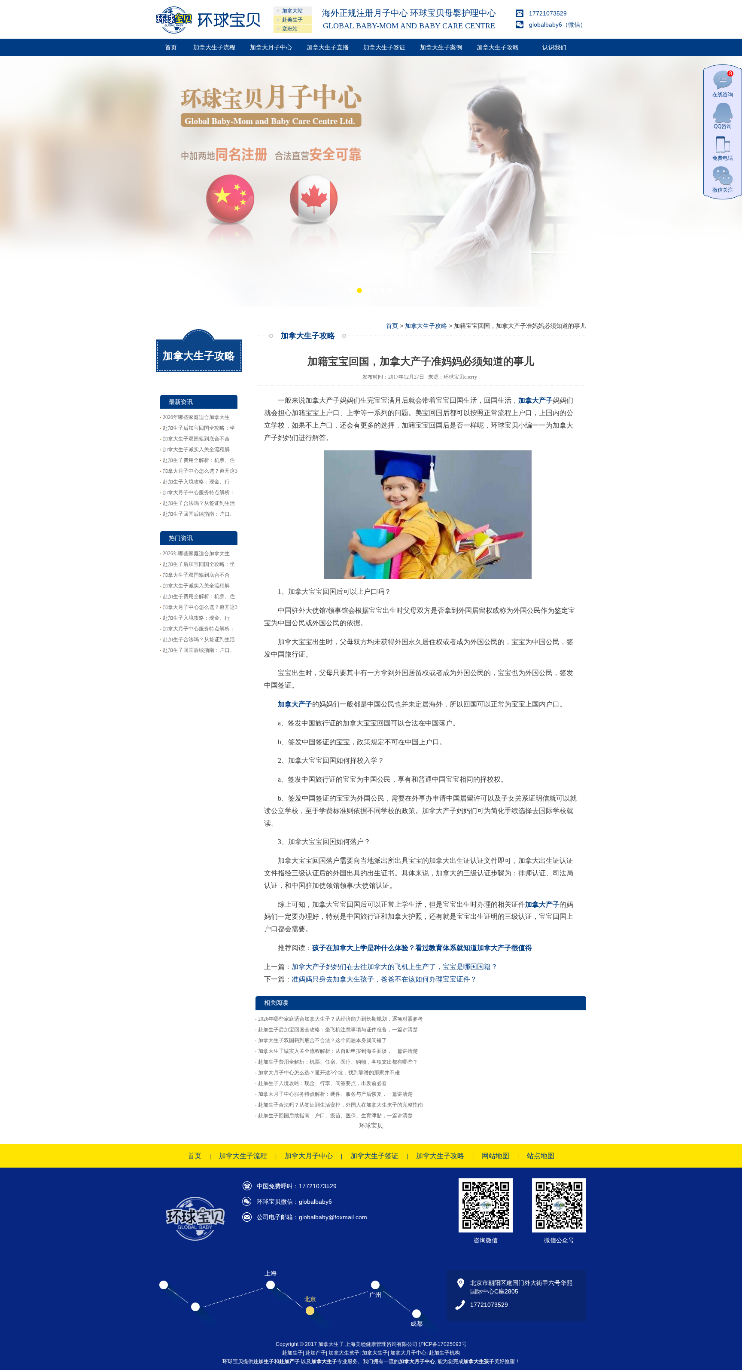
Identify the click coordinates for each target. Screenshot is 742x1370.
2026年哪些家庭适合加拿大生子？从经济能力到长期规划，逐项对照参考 (340, 1019)
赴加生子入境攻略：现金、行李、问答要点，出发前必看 (322, 1083)
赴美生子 (292, 20)
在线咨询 (722, 84)
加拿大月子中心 (271, 47)
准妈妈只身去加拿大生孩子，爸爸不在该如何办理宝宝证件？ (384, 979)
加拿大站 (292, 11)
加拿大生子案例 (441, 47)
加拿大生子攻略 (498, 47)
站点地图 (540, 1155)
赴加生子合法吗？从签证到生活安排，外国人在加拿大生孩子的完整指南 (340, 1105)
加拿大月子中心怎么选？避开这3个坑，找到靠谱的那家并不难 (329, 1073)
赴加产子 (315, 1353)
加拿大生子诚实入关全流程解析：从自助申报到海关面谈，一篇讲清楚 (338, 1051)
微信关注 (722, 190)
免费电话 (722, 158)
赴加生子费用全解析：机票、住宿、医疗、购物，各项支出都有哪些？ (338, 1062)
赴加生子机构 (444, 1353)
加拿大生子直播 (328, 47)
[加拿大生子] (208, 20)
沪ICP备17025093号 (443, 1344)
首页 (171, 47)
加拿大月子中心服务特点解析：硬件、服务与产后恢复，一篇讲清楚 (335, 1094)
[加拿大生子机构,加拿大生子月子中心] (371, 181)
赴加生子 (292, 1353)
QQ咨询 (723, 126)
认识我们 (554, 47)
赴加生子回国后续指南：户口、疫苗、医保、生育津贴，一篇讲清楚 (335, 1116)
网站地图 (495, 1155)
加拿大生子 (375, 1353)
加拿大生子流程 (214, 47)
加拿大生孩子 (343, 1353)
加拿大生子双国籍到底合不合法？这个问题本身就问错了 (322, 1040)
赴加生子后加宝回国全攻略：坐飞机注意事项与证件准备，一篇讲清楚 (338, 1030)
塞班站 (290, 29)
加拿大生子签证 (384, 47)
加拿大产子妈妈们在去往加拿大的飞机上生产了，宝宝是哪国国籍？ (395, 966)
